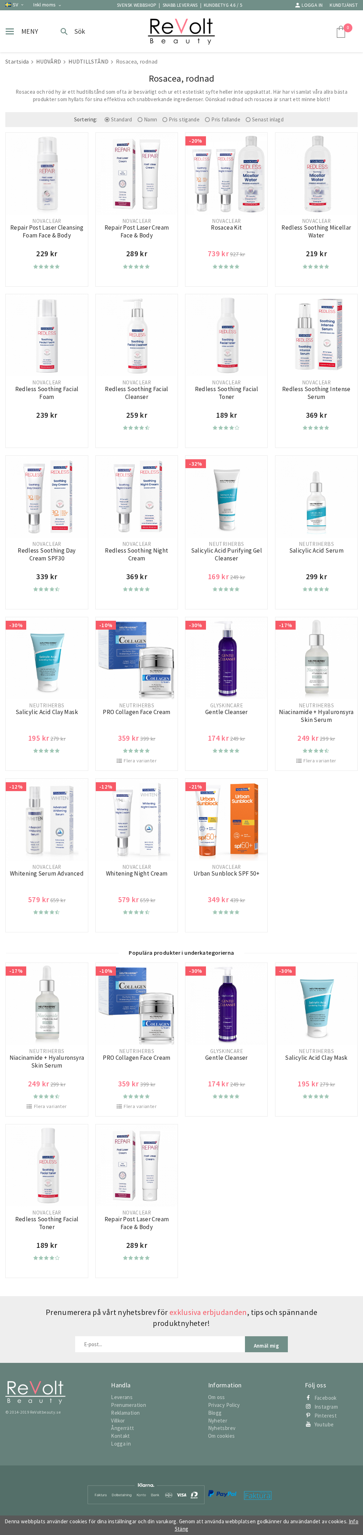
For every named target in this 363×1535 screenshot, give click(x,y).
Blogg (215, 1412)
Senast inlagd (268, 119)
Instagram (326, 1406)
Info (354, 1521)
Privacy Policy (224, 1405)
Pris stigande (184, 119)
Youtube (324, 1424)
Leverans (122, 1397)
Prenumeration (128, 1405)
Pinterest (325, 1415)
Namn (150, 119)
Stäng (182, 1528)
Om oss (216, 1397)
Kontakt (120, 1435)
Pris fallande (225, 119)
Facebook (325, 1397)
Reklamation (125, 1412)
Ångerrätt (122, 1428)
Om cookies (221, 1435)
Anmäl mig (266, 1345)
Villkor (118, 1420)
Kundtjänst (344, 5)
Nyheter (218, 1420)
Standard (121, 119)
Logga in (312, 5)
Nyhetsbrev (222, 1428)
